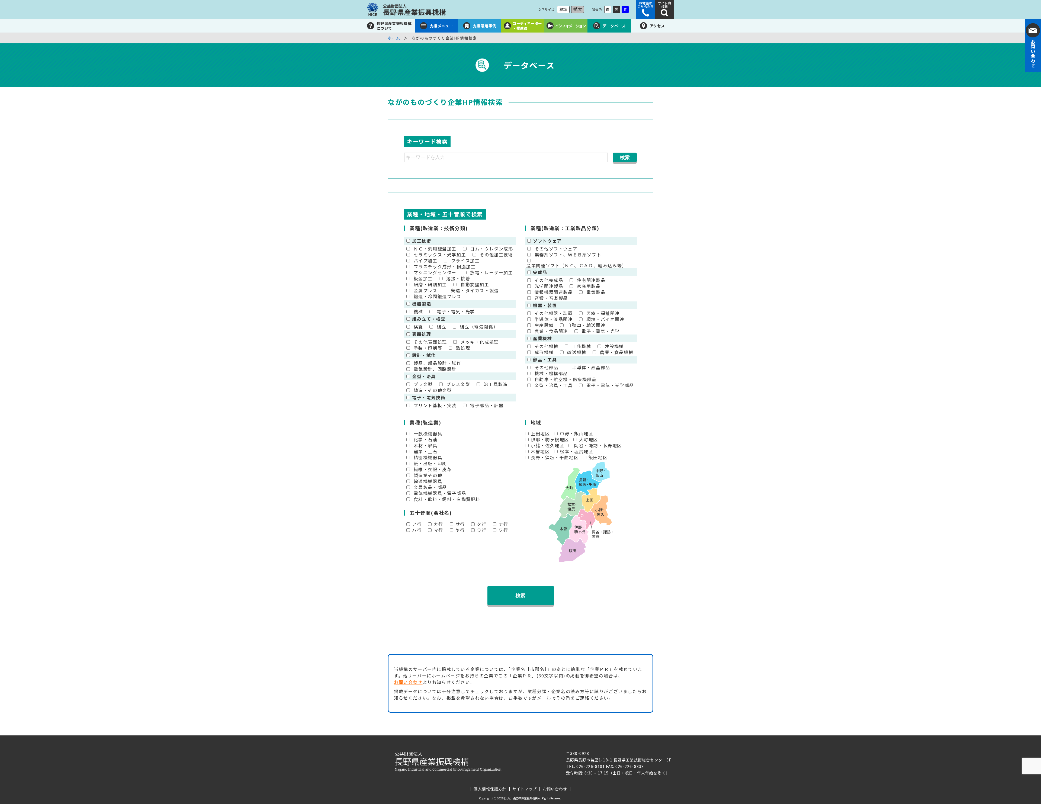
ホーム (394, 38)
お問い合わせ (408, 682)
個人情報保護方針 (490, 789)
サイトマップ (524, 789)
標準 (563, 9)
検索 (520, 595)
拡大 (577, 9)
